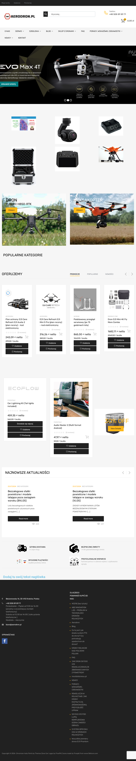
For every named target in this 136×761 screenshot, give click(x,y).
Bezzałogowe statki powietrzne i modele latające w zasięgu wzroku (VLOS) (88, 496)
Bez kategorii (22, 486)
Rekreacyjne (113, 316)
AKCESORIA (9, 316)
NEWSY (8, 38)
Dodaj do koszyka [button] (26, 337)
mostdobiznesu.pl (79, 676)
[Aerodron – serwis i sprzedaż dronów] (19, 18)
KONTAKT (22, 38)
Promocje (75, 274)
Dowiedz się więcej (25, 424)
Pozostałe (11, 400)
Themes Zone (40, 753)
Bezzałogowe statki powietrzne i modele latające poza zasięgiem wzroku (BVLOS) (21, 496)
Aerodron (76, 622)
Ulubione (17, 3)
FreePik (58, 753)
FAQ (82, 31)
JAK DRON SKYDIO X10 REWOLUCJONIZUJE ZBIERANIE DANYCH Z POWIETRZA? (80, 667)
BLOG (48, 31)
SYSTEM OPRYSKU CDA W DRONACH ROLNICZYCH (80, 732)
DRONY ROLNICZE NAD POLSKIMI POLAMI (79, 651)
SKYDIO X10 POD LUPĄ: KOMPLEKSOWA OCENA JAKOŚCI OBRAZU (79, 720)
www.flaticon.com (91, 753)
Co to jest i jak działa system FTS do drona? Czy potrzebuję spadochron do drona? (79, 637)
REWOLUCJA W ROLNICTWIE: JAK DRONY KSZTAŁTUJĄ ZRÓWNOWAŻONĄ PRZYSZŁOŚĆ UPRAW (79, 701)
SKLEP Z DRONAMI (66, 31)
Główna (76, 316)
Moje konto (6, 3)
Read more (23, 519)
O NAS (7, 31)
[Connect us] (4, 641)
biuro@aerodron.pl (13, 624)
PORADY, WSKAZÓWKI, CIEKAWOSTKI (105, 31)
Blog (73, 626)
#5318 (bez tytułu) (79, 603)
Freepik (77, 753)
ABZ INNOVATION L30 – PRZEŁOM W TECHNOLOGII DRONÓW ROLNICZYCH (79, 613)
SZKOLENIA (34, 31)
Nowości (109, 274)
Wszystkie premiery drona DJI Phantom (80, 740)
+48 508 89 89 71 (115, 14)
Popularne (92, 274)
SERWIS (18, 31)
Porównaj (27, 3)
